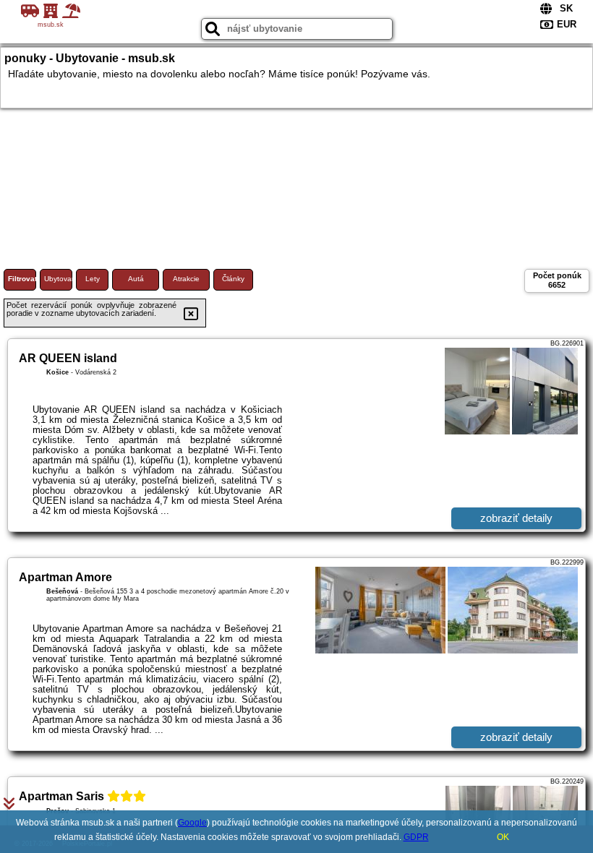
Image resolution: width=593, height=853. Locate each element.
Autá (136, 279)
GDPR (416, 837)
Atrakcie (186, 279)
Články (233, 279)
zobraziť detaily (516, 518)
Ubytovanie (58, 279)
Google (192, 823)
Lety (92, 279)
